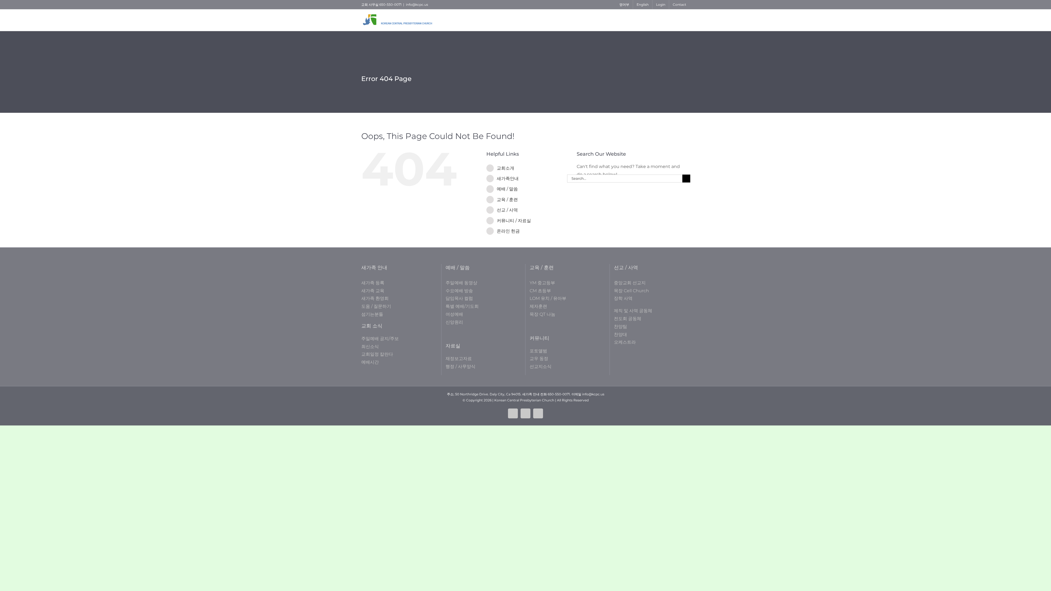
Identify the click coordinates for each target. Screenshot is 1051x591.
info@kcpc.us (417, 4)
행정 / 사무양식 (460, 366)
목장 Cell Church (631, 290)
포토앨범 (538, 351)
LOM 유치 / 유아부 (548, 298)
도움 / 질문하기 (376, 306)
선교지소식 (541, 366)
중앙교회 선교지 (630, 282)
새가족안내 (508, 178)
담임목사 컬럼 (459, 298)
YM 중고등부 (542, 282)
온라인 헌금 (508, 231)
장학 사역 (623, 298)
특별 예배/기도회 (462, 306)
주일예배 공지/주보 (380, 338)
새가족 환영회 (375, 298)
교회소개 (505, 168)
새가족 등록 (372, 282)
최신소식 (370, 346)
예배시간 (370, 362)
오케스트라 (625, 342)
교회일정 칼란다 (377, 354)
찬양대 (620, 334)
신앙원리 (454, 322)
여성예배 (454, 314)
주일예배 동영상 (461, 282)
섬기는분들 (372, 314)
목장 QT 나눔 (542, 314)
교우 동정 (539, 358)
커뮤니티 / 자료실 (514, 220)
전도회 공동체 (627, 318)
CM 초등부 (540, 290)
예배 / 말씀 (507, 189)
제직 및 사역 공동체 (633, 310)
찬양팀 (620, 326)
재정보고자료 (459, 358)
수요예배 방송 (459, 290)
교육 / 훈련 (507, 199)
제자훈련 (538, 306)
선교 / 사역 (507, 210)
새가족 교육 (372, 290)
